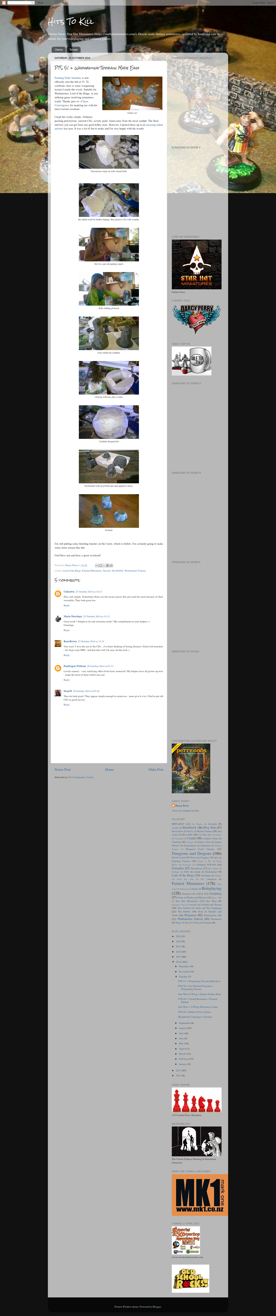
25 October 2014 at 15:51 (91, 641)
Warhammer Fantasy (135, 570)
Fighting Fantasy (181, 861)
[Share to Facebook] (108, 565)
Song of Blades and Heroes (192, 897)
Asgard (175, 827)
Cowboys (176, 842)
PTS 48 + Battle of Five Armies (194, 1012)
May (181, 1043)
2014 (179, 961)
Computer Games (210, 838)
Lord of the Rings (72, 570)
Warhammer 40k (213, 915)
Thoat (200, 911)
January (183, 1064)
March (182, 1053)
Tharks (198, 907)
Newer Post (62, 769)
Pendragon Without (75, 666)
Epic (216, 857)
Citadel (191, 838)
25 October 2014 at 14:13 (89, 591)
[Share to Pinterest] (111, 565)
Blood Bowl (177, 831)
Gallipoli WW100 (206, 864)
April (182, 1048)
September (185, 1023)
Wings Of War (182, 922)
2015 (179, 956)
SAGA (199, 893)
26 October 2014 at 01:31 (100, 666)
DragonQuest (190, 845)
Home (59, 49)
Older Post (156, 769)
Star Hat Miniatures (187, 901)
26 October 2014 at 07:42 (86, 691)
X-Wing (195, 922)
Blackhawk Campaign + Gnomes (195, 1016)
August (183, 1028)
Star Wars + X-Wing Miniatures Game (198, 1006)
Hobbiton (175, 872)
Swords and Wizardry (200, 904)
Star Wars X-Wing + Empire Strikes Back (199, 994)
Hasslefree (196, 868)
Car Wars (202, 834)
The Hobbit (117, 570)
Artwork (212, 824)
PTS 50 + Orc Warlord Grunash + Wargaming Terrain (195, 987)
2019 (179, 936)
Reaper (195, 888)
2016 (179, 951)
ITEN (186, 871)
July (181, 1033)
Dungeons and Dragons (191, 853)
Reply (67, 605)
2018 (179, 941)
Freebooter (186, 864)
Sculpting (216, 893)
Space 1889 (217, 897)
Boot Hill (187, 834)
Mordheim (206, 875)
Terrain (73, 49)
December (184, 966)
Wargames (190, 915)
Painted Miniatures (92, 570)
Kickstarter (211, 871)
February (184, 1058)
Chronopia (179, 838)
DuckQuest (206, 845)
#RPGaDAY (178, 824)
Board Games (204, 831)
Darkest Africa (204, 841)
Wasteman (216, 919)
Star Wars (211, 901)
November (185, 971)
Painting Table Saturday (68, 78)
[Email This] (97, 565)
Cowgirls (189, 842)
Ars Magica (197, 824)
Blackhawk (189, 827)
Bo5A (190, 831)
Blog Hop (209, 827)
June (181, 1038)
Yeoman (207, 922)
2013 (179, 1070)
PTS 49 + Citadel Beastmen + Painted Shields (197, 1000)
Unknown (69, 591)
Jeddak (197, 871)
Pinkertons (184, 889)
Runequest (187, 893)
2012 (179, 1075)
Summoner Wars (179, 904)
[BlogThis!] (101, 565)
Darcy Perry (182, 806)
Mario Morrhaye (73, 616)
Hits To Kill (71, 21)
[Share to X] (104, 565)
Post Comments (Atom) (81, 777)
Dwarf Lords (179, 857)
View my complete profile (185, 810)
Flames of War (204, 861)
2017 (179, 946)
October (183, 976)
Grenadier (178, 868)
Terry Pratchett (184, 907)
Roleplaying (212, 888)
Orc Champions (208, 879)
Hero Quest (213, 868)
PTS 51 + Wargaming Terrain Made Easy (199, 981)
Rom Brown (70, 641)
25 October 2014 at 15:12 (96, 616)
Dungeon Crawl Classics (200, 849)
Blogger (157, 1306)
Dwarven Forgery (199, 857)
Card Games (216, 834)
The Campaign (214, 908)
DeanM (68, 691)
